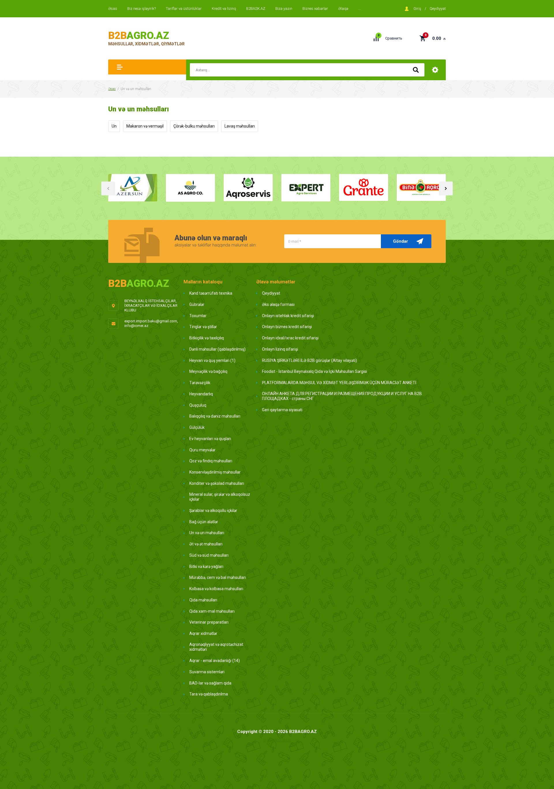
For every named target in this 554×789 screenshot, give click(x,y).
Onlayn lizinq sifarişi (280, 349)
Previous (108, 188)
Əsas (112, 8)
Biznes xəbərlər (315, 8)
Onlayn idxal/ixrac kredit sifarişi (290, 338)
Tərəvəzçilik (199, 382)
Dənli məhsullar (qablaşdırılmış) (217, 349)
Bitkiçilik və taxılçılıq (206, 338)
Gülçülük (197, 427)
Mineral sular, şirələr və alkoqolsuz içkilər (219, 497)
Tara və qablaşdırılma (208, 694)
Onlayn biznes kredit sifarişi (287, 326)
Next (446, 188)
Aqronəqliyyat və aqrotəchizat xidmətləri (216, 647)
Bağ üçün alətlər (203, 521)
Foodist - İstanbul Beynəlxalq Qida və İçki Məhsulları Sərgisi (314, 371)
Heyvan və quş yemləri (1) (212, 360)
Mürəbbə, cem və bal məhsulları (217, 577)
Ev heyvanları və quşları (210, 438)
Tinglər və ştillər (203, 326)
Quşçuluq (197, 405)
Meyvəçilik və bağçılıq (208, 371)
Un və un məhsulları (206, 532)
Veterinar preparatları (209, 622)
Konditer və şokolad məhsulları (216, 483)
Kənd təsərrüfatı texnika (210, 293)
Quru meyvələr (202, 450)
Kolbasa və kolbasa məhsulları (216, 588)
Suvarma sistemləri (206, 672)
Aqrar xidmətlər (203, 633)
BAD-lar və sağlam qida (210, 683)
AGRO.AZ (138, 36)
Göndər (400, 241)
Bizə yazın (283, 8)
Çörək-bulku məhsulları (194, 126)
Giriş (417, 8)
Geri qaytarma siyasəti (282, 409)
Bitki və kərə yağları (206, 566)
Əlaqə (343, 8)
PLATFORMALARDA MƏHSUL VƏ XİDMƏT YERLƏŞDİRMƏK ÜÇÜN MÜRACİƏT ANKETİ (339, 382)
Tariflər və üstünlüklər (184, 8)
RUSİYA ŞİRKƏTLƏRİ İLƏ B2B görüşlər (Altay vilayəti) (309, 360)
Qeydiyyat (438, 8)
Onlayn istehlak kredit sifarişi (288, 315)
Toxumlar (198, 315)
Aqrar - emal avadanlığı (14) (214, 660)
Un (114, 126)
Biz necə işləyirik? (141, 8)
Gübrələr (196, 304)
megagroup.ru (277, 739)
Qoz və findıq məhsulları (210, 461)
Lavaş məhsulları (239, 126)
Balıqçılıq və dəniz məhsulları (214, 416)
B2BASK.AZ (255, 8)
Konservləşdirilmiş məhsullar (215, 472)
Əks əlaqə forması (278, 304)
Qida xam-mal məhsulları (212, 611)
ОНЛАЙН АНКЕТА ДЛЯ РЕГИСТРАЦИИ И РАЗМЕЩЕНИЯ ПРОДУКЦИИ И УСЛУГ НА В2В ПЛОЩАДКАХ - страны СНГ (342, 396)
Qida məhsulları (203, 600)
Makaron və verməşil (145, 126)
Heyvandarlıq (201, 394)
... (359, 8)
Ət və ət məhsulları (205, 544)
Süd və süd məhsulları (209, 555)
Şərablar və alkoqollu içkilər (213, 510)
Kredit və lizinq (224, 8)
